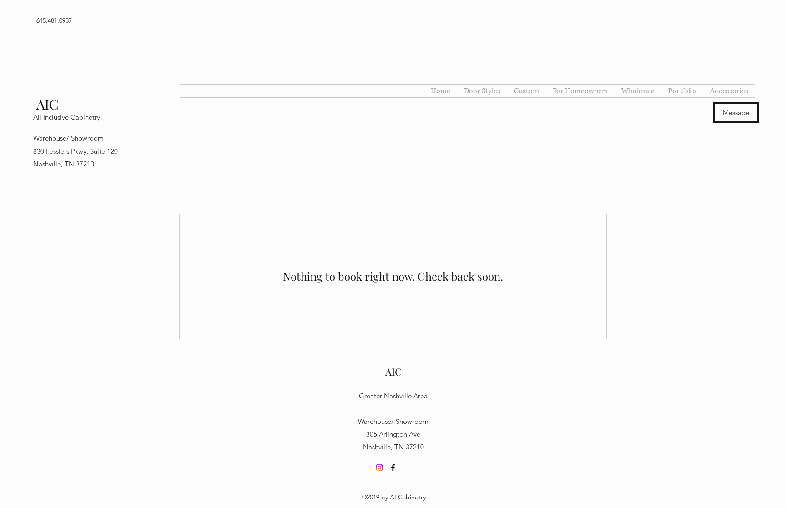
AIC (47, 104)
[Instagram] (379, 467)
